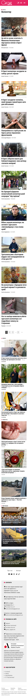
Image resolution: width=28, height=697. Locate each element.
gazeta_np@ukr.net (10, 629)
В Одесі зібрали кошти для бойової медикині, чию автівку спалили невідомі (13, 161)
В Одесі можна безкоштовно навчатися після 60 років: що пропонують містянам (14, 359)
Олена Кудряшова (5, 232)
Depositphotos (8, 675)
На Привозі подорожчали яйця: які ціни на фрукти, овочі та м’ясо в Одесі (14, 521)
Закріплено (18, 3)
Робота (7, 673)
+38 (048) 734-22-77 (10, 607)
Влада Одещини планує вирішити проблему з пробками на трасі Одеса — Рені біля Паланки (13, 500)
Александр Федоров (6, 137)
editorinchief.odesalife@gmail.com (14, 615)
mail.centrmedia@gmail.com (13, 609)
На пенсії (7, 671)
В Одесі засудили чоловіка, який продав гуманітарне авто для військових (13, 102)
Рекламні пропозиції (11, 625)
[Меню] (21, 3)
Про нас (10, 570)
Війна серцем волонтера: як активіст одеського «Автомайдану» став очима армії (12, 225)
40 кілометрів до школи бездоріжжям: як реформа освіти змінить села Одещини (13, 541)
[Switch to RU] (24, 3)
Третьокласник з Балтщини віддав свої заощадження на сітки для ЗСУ (12, 256)
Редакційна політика (13, 689)
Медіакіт (8, 623)
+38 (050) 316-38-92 (10, 627)
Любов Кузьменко (5, 199)
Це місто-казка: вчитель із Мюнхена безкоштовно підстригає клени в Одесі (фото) (11, 41)
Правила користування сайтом (22, 689)
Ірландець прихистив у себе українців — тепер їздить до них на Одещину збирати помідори (12, 386)
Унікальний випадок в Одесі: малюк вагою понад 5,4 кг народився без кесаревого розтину (13, 443)
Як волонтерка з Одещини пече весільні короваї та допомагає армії (14, 287)
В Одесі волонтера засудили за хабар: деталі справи (13, 72)
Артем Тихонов (4, 76)
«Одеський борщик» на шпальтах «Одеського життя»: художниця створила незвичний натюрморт (13, 471)
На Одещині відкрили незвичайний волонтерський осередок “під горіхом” (13, 193)
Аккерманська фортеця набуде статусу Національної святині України (14, 562)
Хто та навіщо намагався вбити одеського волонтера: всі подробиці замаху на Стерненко (13, 319)
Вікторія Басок (4, 47)
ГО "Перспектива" (9, 677)
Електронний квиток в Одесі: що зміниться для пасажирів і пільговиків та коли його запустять (13, 413)
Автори (18, 570)
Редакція (3, 326)
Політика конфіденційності (5, 689)
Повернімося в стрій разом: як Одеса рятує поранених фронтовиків (13, 132)
